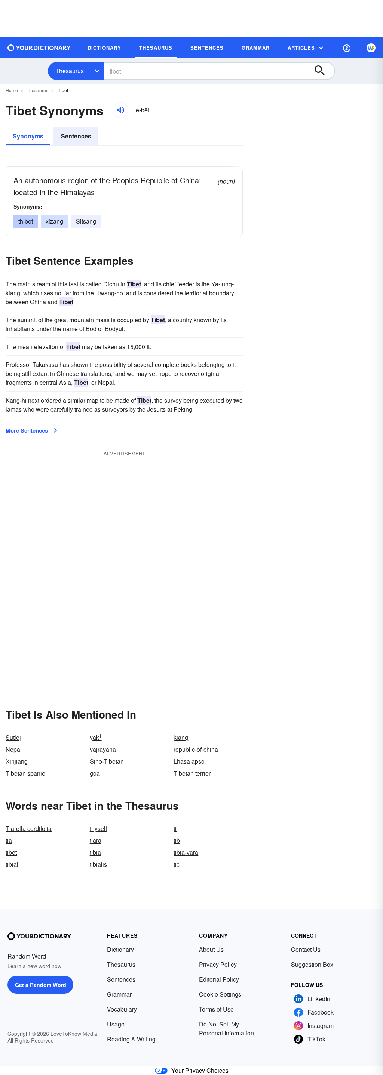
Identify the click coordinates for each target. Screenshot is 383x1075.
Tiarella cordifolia (29, 828)
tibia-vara (186, 852)
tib (177, 840)
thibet (25, 221)
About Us (211, 949)
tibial (12, 864)
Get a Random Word (40, 984)
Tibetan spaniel (26, 773)
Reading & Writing (131, 1039)
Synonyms (28, 136)
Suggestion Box (312, 964)
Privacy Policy (218, 964)
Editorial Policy (219, 979)
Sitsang (86, 221)
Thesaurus (69, 70)
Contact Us (306, 949)
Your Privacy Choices (200, 1070)
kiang (181, 737)
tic (177, 864)
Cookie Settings (220, 994)
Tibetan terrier (192, 773)
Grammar (119, 994)
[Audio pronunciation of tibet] (120, 110)
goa (95, 773)
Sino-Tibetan (107, 761)
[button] (346, 48)
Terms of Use (216, 1009)
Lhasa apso (189, 761)
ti (175, 828)
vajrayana (103, 749)
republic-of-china (196, 749)
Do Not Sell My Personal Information (226, 1028)
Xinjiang (17, 761)
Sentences (76, 136)
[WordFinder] (371, 47)
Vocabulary (122, 1009)
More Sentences (27, 430)
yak (96, 737)
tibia (95, 852)
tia (9, 840)
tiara (95, 840)
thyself (98, 828)
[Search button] (323, 71)
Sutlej (13, 737)
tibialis (98, 864)
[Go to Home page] (39, 47)
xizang (54, 221)
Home (12, 90)
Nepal (14, 749)
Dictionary (120, 949)
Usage (116, 1024)
